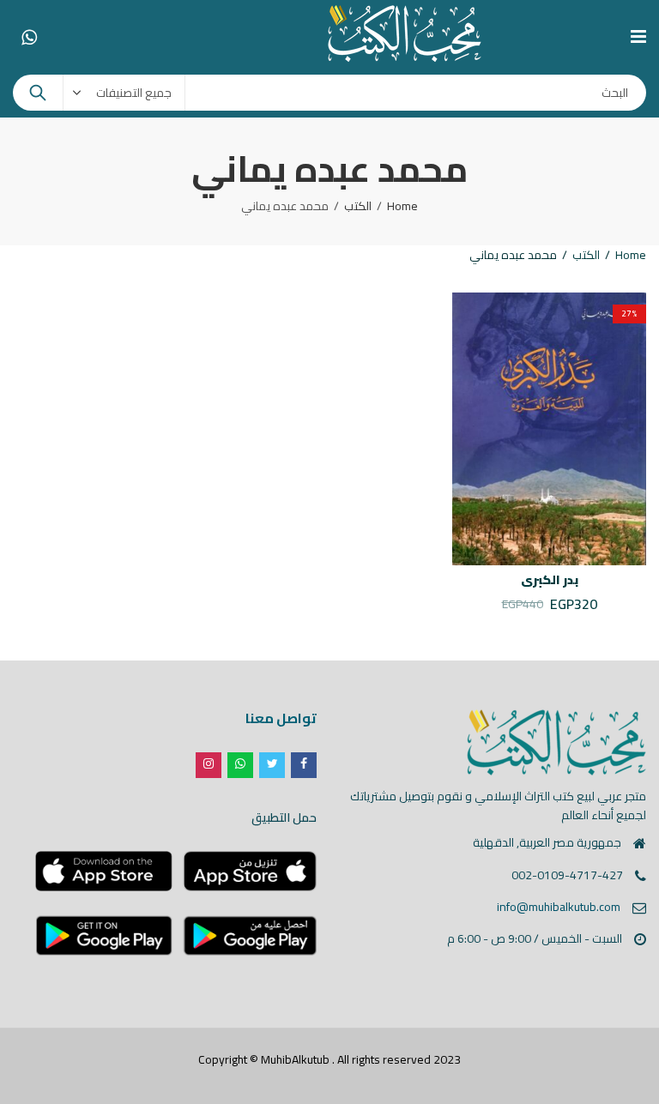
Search (38, 93)
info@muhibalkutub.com (558, 907)
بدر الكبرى (549, 580)
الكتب (358, 205)
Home (402, 205)
